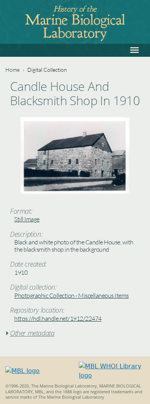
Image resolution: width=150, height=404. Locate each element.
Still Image (27, 219)
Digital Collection (47, 69)
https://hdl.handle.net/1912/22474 (58, 318)
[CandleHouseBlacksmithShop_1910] (75, 192)
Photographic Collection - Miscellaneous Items (71, 295)
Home (12, 69)
